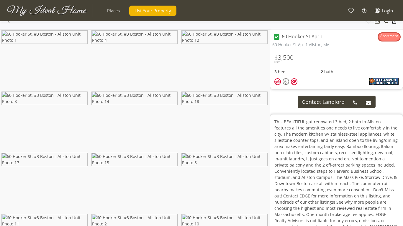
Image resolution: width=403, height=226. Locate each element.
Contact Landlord (323, 101)
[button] (113, 11)
